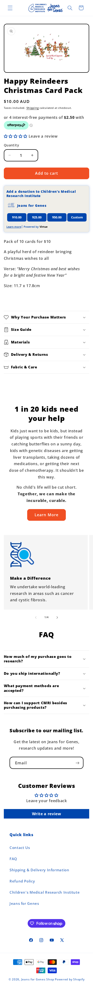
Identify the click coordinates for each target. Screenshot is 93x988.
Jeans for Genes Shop (37, 979)
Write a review (46, 813)
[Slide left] (36, 617)
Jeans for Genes (24, 903)
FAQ (13, 858)
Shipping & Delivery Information (39, 870)
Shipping (32, 108)
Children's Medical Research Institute (45, 892)
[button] (10, 7)
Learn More (46, 514)
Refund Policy (22, 881)
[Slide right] (57, 617)
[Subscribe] (77, 763)
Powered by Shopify (69, 979)
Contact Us (20, 847)
